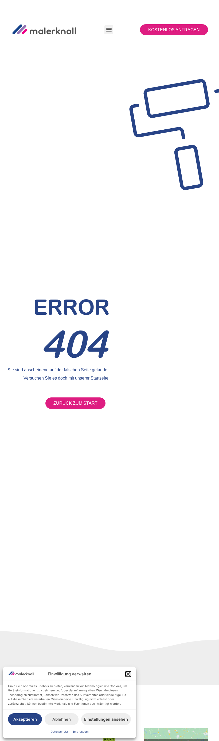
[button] (128, 674)
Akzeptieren (25, 719)
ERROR (71, 306)
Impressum (81, 732)
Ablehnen (61, 719)
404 (74, 343)
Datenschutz (59, 732)
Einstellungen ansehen (106, 719)
